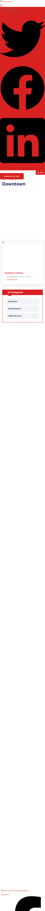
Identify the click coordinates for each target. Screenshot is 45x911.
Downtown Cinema (14, 273)
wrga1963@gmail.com (10, 8)
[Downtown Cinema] (22, 255)
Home (4, 179)
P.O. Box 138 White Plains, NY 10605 (14, 12)
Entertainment (12, 280)
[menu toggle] (1, 5)
